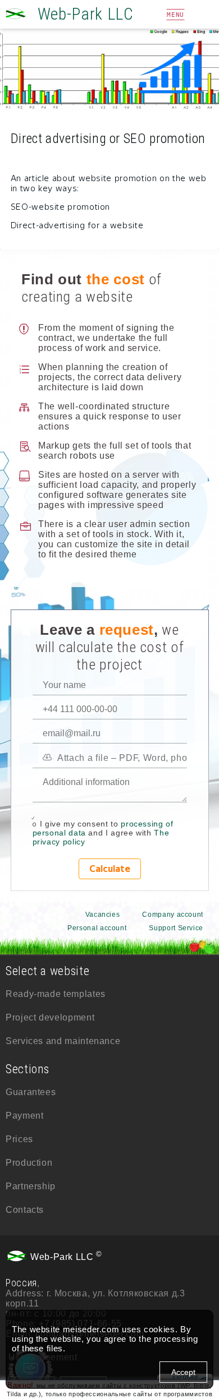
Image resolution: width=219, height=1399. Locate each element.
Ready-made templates (56, 994)
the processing (168, 1338)
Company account (172, 914)
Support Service (176, 928)
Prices (19, 1139)
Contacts (25, 1210)
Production (29, 1162)
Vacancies (102, 914)
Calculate (109, 869)
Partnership (31, 1186)
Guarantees (31, 1092)
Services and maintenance (63, 1041)
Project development (50, 1017)
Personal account (96, 928)
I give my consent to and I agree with (103, 832)
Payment (24, 1115)
